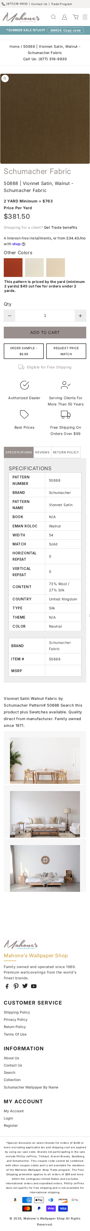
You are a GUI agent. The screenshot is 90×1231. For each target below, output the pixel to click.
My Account (14, 1111)
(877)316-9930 (17, 3)
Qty (8, 304)
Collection (12, 1080)
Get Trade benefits (60, 227)
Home (15, 46)
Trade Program (61, 4)
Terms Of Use (15, 1034)
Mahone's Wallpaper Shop (44, 1218)
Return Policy (15, 1027)
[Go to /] (21, 16)
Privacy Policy (16, 1019)
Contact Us (39, 4)
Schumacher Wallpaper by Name (31, 1087)
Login (8, 1118)
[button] (83, 16)
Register (11, 1125)
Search (9, 1072)
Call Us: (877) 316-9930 (45, 59)
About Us (11, 1058)
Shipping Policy (17, 1012)
